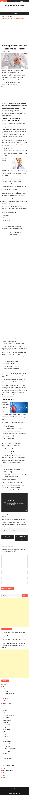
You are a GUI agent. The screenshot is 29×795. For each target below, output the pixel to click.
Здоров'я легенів (7, 706)
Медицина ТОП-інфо (14, 5)
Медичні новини (7, 768)
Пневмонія (6, 717)
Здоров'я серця (8, 530)
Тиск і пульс (7, 755)
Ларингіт (6, 691)
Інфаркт (6, 736)
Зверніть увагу (7, 703)
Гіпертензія (7, 729)
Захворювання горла (8, 686)
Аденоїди (6, 688)
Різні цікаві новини (8, 770)
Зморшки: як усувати (9, 765)
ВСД (5, 727)
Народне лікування (9, 693)
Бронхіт (6, 710)
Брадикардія (7, 724)
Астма (5, 708)
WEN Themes (17, 793)
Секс (4, 772)
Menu (15, 13)
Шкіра (4, 777)
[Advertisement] (14, 31)
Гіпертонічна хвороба (9, 732)
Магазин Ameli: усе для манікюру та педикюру (14, 643)
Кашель (6, 712)
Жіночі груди (7, 763)
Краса (4, 761)
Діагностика (7, 734)
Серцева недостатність (10, 748)
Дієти (4, 684)
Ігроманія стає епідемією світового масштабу (14, 632)
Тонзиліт (6, 698)
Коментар (4, 554)
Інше (14, 530)
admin (10, 51)
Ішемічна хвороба (8, 741)
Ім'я (2, 570)
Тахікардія (6, 753)
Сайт (2, 581)
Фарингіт (6, 700)
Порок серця (7, 746)
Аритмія (6, 722)
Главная (11, 790)
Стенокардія (7, 751)
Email (2, 575)
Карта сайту (16, 790)
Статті (5, 696)
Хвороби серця (8, 758)
